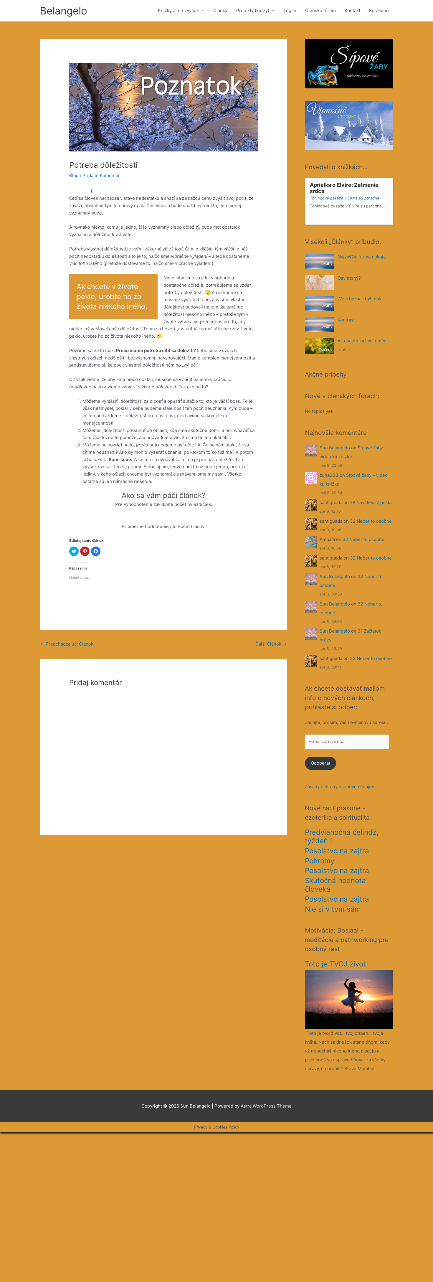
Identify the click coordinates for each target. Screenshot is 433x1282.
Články (220, 10)
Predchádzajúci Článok (66, 644)
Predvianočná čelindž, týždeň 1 (342, 836)
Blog (74, 175)
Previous (381, 218)
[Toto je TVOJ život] (349, 999)
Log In (290, 10)
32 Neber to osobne (371, 521)
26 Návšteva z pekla (370, 502)
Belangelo (63, 10)
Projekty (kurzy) (252, 10)
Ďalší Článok (271, 644)
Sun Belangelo (335, 448)
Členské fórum (320, 10)
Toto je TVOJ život (335, 964)
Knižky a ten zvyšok (178, 10)
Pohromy (319, 861)
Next (386, 218)
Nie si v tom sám (333, 909)
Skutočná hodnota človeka (335, 884)
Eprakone (379, 10)
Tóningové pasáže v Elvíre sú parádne (344, 198)
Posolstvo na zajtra (337, 851)
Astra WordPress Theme (266, 1106)
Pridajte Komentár (101, 175)
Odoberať (320, 763)
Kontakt (352, 10)
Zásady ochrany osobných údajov (339, 786)
